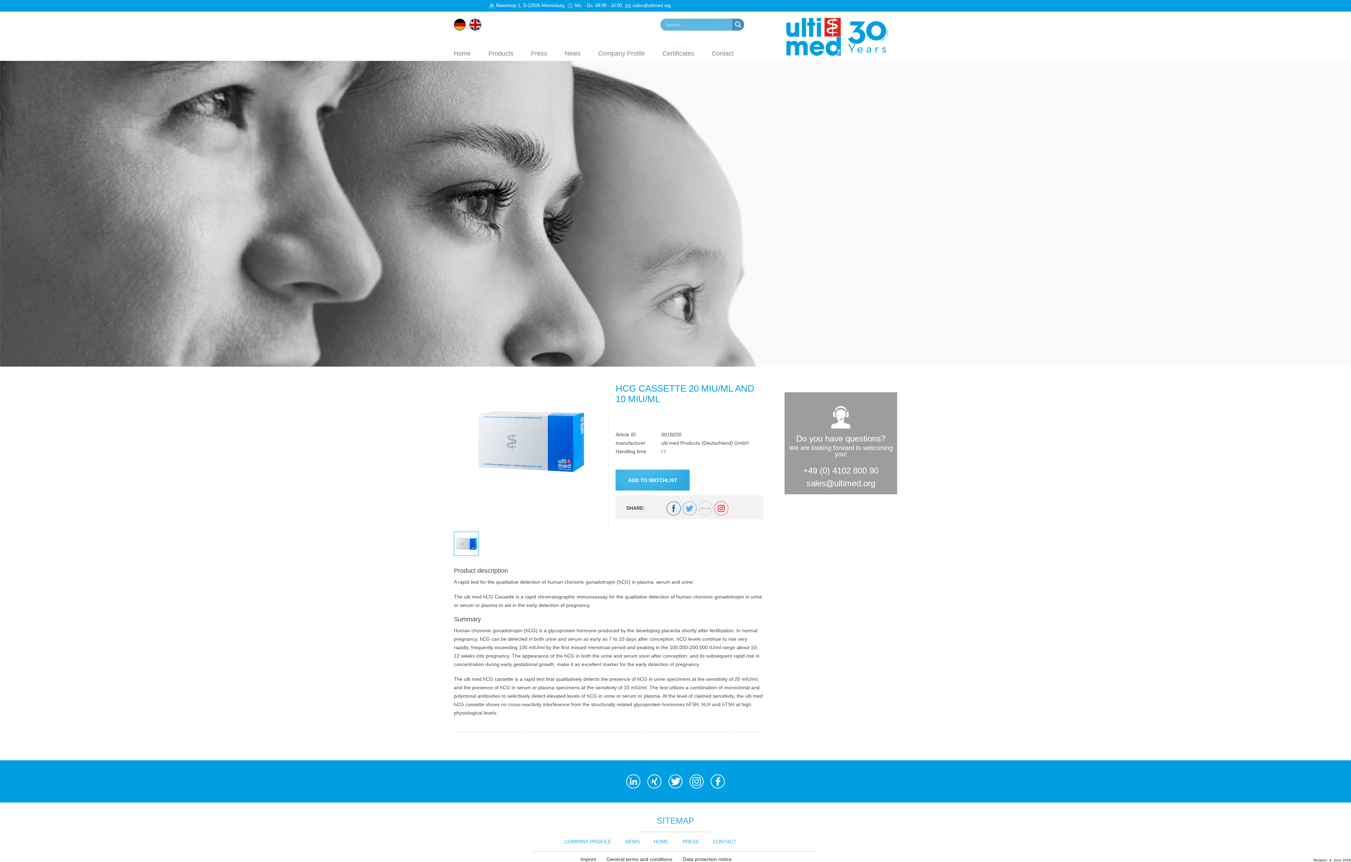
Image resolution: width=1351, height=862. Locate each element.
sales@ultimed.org (840, 483)
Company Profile (621, 53)
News (573, 53)
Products (500, 53)
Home (462, 53)
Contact (723, 53)
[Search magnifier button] (738, 25)
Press (539, 53)
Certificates (678, 53)
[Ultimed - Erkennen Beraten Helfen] (841, 36)
